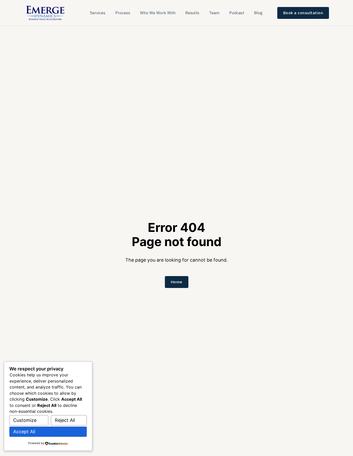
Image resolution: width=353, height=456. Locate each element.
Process (122, 12)
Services (97, 12)
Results (192, 12)
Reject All (65, 420)
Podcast (236, 12)
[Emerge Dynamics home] (45, 12)
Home (176, 281)
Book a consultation (303, 12)
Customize (24, 420)
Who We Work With (157, 12)
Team (214, 12)
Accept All (24, 431)
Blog (258, 12)
